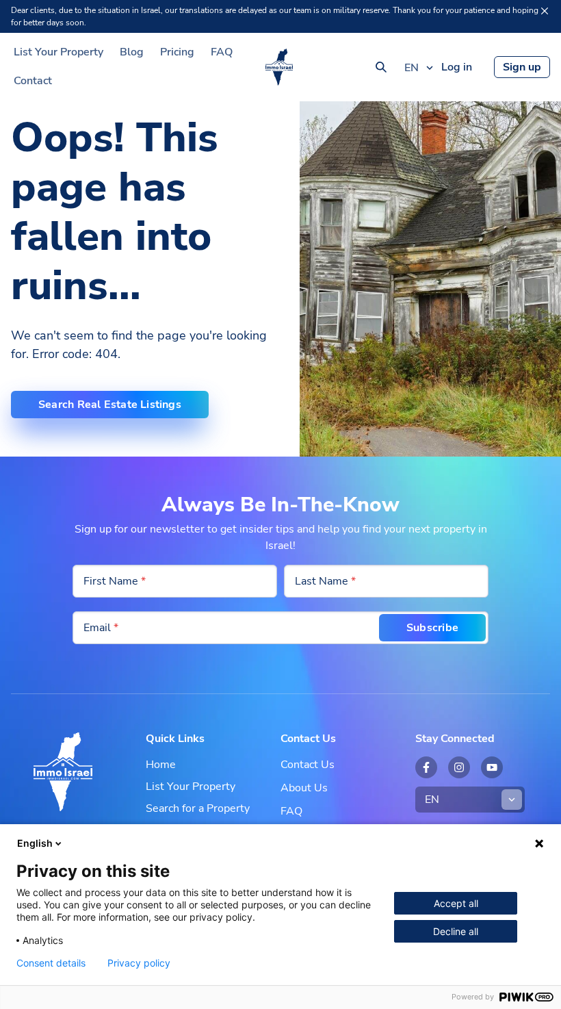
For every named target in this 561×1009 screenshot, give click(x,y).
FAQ (222, 52)
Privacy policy (138, 963)
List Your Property (58, 52)
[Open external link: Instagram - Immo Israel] (459, 767)
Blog (132, 52)
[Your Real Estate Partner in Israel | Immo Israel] (279, 67)
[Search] (381, 67)
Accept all (456, 903)
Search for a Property (198, 808)
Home (161, 764)
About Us (304, 787)
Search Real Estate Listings (109, 404)
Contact (33, 80)
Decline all (455, 931)
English (35, 843)
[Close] (544, 11)
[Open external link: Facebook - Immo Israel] (426, 767)
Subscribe (432, 627)
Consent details (51, 963)
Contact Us (307, 764)
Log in (456, 67)
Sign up (522, 67)
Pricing (177, 52)
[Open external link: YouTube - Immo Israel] (492, 767)
